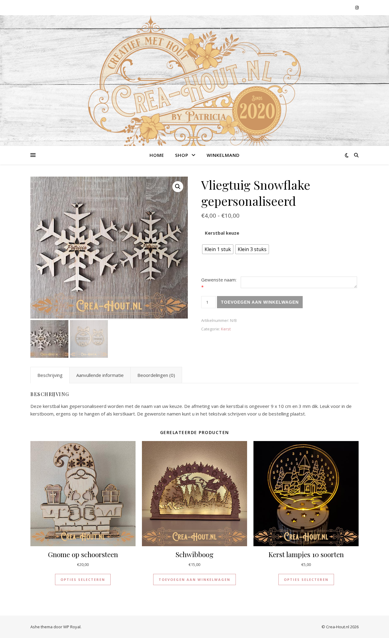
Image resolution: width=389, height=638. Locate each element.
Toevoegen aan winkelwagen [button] (194, 579)
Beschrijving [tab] (50, 375)
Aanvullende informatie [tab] (100, 375)
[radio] (217, 249)
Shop (181, 155)
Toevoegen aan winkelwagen (260, 302)
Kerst (226, 329)
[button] (177, 186)
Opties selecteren (82, 579)
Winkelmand (223, 155)
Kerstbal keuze (222, 233)
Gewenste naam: (218, 283)
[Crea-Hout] (194, 89)
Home (157, 155)
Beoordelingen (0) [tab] (156, 375)
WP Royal (72, 626)
